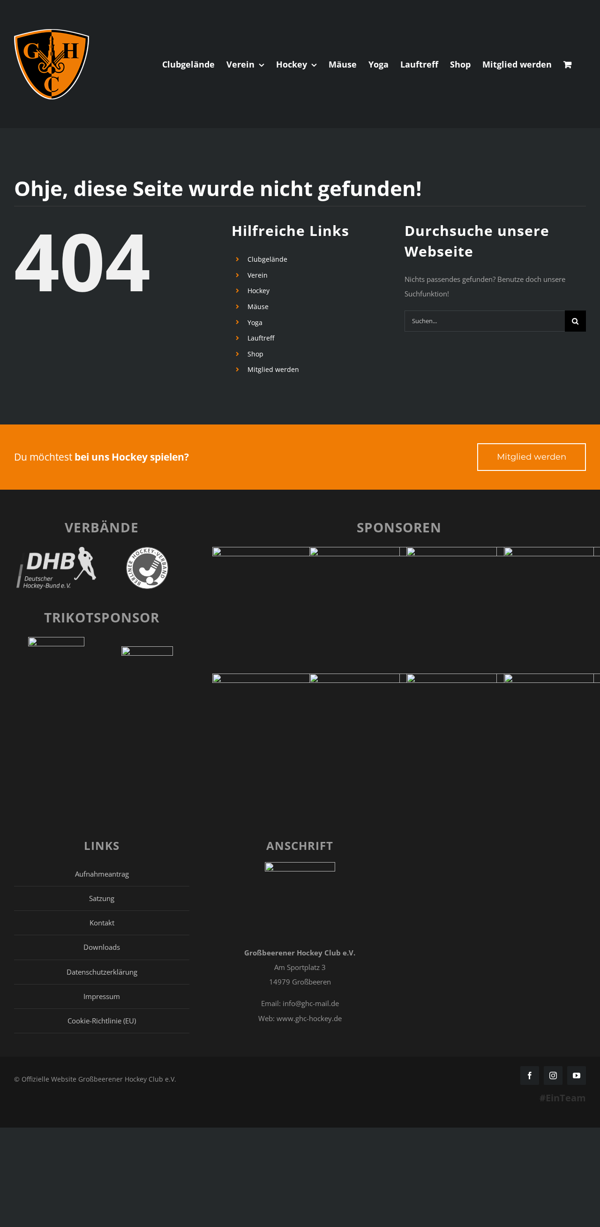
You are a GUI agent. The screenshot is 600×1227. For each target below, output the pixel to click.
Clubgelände (267, 259)
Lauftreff (261, 337)
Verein (258, 275)
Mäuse (258, 306)
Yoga (255, 322)
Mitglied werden (273, 369)
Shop (255, 353)
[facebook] (529, 1075)
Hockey (259, 290)
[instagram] (553, 1075)
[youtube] (576, 1075)
